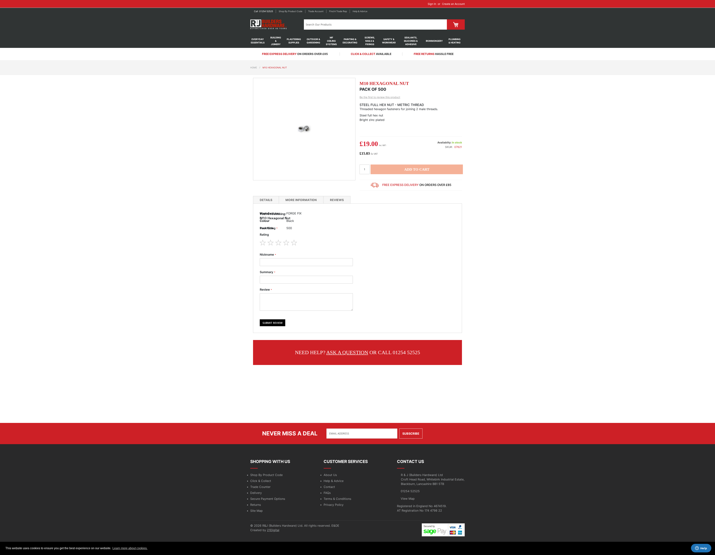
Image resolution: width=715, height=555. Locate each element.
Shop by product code (290, 11)
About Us (330, 475)
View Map (408, 498)
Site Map (256, 511)
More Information (301, 200)
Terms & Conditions (337, 499)
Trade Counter (260, 487)
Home (253, 67)
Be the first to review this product (380, 97)
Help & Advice (360, 11)
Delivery (256, 493)
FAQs (327, 493)
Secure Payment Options (267, 499)
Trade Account (315, 11)
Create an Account (453, 3)
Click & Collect (260, 481)
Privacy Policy (334, 505)
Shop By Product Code (266, 475)
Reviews (337, 200)
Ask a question (347, 352)
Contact (329, 487)
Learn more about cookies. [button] (129, 548)
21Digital (273, 530)
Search (440, 24)
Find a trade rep (338, 11)
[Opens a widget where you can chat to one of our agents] (701, 548)
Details (266, 200)
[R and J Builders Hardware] (268, 24)
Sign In (432, 3)
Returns (255, 505)
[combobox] (368, 24)
